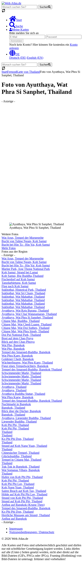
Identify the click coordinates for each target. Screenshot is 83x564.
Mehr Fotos (9, 248)
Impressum (16, 528)
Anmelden (16, 41)
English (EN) (35, 57)
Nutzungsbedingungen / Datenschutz (31, 532)
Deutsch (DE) (17, 57)
